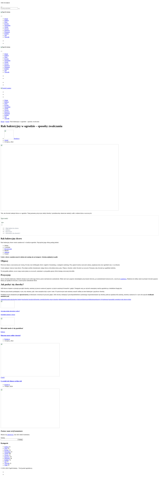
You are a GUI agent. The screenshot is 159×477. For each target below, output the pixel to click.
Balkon (6, 20)
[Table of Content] (79, 222)
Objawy (8, 230)
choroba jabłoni (57, 299)
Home (6, 19)
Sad (5, 35)
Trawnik (6, 37)
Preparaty (7, 32)
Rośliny (6, 33)
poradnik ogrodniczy (115, 299)
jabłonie (90, 299)
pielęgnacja (106, 299)
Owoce (6, 28)
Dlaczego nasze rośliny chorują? (11, 335)
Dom (5, 22)
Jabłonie (6, 252)
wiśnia (129, 299)
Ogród (6, 27)
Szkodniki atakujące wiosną (8, 314)
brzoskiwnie (8, 299)
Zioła (5, 465)
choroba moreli (66, 299)
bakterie (3, 299)
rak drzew (124, 299)
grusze (86, 299)
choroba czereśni (39, 299)
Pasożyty (7, 30)
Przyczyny (9, 231)
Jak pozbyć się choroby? (13, 233)
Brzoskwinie (8, 249)
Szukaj (3, 438)
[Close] (1, 51)
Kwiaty (6, 24)
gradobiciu (123, 279)
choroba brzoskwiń (29, 299)
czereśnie (82, 299)
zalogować (10, 434)
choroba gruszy (48, 299)
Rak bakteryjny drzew (12, 228)
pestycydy (100, 299)
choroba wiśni (75, 299)
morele (95, 299)
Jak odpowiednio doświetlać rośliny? (10, 311)
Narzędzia (7, 25)
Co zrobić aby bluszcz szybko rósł (11, 381)
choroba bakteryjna (18, 299)
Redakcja (16, 138)
